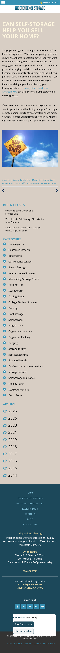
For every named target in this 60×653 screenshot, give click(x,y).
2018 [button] (12, 446)
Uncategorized (50, 183)
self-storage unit (18, 354)
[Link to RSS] (30, 606)
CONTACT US (30, 524)
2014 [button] (12, 475)
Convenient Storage (10, 180)
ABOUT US (30, 514)
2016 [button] (12, 460)
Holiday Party (16, 383)
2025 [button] (12, 418)
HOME (30, 493)
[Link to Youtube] (36, 606)
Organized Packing (19, 337)
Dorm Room (15, 395)
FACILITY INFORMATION (30, 498)
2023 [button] (12, 425)
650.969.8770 (50, 2)
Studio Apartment (18, 389)
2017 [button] (12, 453)
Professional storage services (25, 366)
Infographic (15, 255)
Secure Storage (17, 267)
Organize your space (11, 183)
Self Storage (26, 183)
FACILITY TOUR (30, 508)
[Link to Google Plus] (42, 606)
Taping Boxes (16, 296)
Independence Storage (21, 273)
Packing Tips (15, 284)
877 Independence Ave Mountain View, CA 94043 (30, 586)
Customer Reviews (19, 250)
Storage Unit (38, 183)
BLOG (30, 519)
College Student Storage (22, 302)
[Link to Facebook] (17, 606)
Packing (13, 308)
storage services (17, 372)
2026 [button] (12, 410)
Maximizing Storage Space (43, 180)
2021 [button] (12, 432)
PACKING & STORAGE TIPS (30, 503)
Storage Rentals (17, 360)
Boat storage (16, 314)
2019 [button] (12, 439)
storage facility (17, 349)
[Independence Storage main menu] (3, 2)
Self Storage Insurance (21, 378)
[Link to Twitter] (23, 606)
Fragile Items (25, 180)
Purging (13, 343)
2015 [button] (12, 467)
